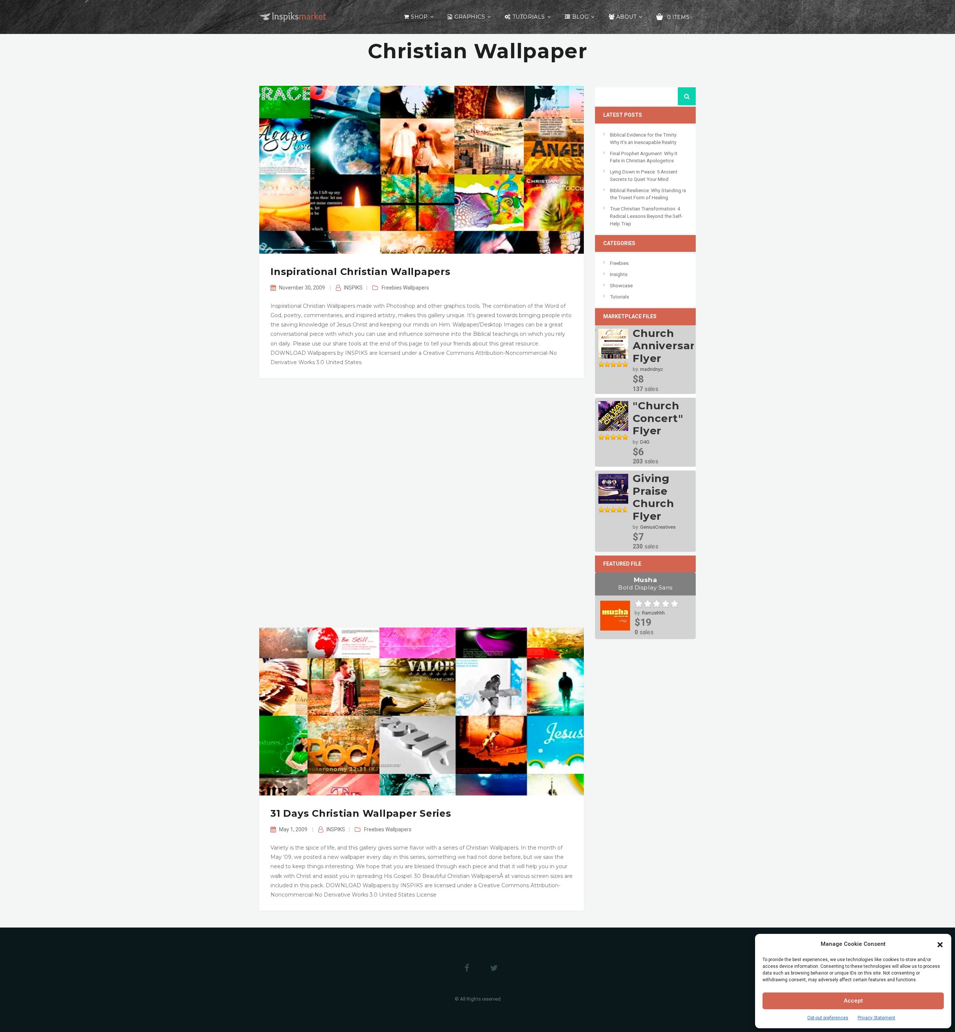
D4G (644, 442)
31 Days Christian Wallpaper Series (360, 813)
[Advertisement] (421, 503)
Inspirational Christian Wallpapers (360, 271)
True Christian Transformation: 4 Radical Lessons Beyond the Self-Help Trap (646, 216)
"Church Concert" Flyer (658, 418)
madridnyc (651, 369)
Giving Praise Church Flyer (653, 497)
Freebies (392, 288)
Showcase (621, 285)
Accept (853, 1000)
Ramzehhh (653, 613)
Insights (618, 274)
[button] (940, 944)
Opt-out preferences (827, 1017)
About (626, 16)
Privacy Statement (876, 1017)
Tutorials (529, 16)
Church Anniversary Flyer (667, 346)
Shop (419, 16)
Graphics (469, 16)
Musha (645, 583)
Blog (580, 16)
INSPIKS (353, 288)
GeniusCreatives (658, 527)
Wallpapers (416, 288)
